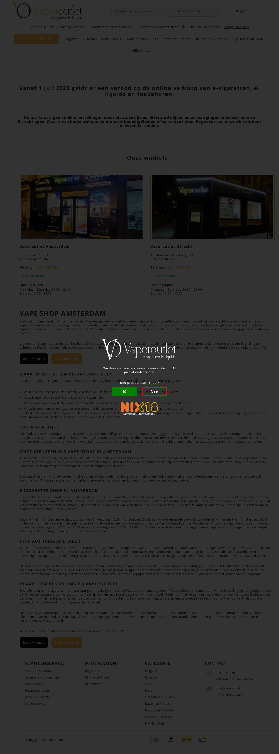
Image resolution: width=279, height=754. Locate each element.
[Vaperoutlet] (139, 349)
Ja (124, 391)
